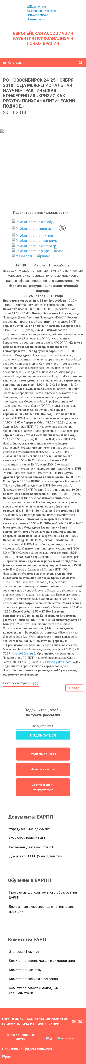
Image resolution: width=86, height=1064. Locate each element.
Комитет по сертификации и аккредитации (42, 961)
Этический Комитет (24, 952)
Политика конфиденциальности (28, 1049)
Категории (15, 62)
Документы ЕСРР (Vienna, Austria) (35, 856)
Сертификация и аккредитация (43, 787)
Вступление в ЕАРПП (43, 754)
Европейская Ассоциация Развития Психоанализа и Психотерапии (43, 38)
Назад (74, 688)
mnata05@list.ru (22, 653)
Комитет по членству (25, 970)
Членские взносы (43, 769)
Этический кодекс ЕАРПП (29, 838)
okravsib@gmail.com (58, 662)
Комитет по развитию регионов (33, 979)
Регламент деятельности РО (31, 847)
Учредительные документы (30, 829)
